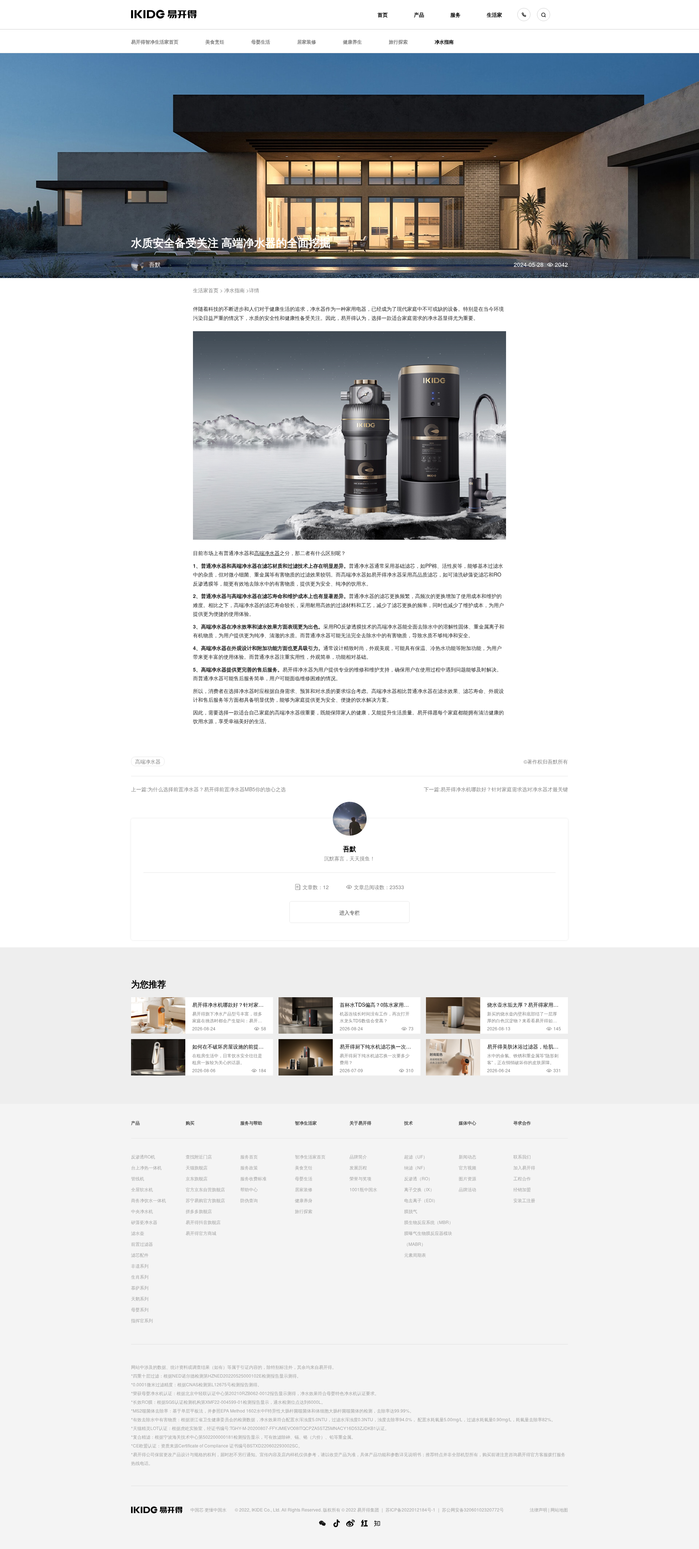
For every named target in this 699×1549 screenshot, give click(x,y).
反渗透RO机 (143, 1156)
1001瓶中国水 (363, 1189)
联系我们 (522, 1156)
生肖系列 (140, 1276)
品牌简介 (358, 1156)
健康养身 (303, 1200)
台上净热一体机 (146, 1167)
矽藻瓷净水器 (144, 1222)
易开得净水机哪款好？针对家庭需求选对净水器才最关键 (504, 789)
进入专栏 (349, 912)
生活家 (494, 14)
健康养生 (352, 41)
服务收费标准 (253, 1178)
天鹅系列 (140, 1298)
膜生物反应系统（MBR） (428, 1222)
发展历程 (358, 1167)
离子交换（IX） (419, 1189)
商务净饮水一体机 (148, 1200)
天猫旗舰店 (197, 1167)
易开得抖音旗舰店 (203, 1222)
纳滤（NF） (415, 1167)
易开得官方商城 (201, 1233)
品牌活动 (467, 1189)
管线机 (137, 1178)
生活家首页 (205, 290)
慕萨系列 (140, 1287)
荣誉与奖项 (360, 1178)
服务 (455, 14)
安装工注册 (524, 1200)
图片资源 (467, 1178)
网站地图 (559, 1509)
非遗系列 (140, 1266)
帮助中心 (249, 1189)
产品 (419, 14)
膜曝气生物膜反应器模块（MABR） (428, 1238)
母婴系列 (140, 1309)
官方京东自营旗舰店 (205, 1189)
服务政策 (249, 1167)
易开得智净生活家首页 (154, 41)
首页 (383, 14)
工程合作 (522, 1178)
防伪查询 (249, 1200)
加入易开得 (524, 1167)
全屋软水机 (142, 1189)
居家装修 (306, 41)
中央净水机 (142, 1211)
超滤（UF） (415, 1156)
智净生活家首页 (310, 1156)
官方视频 (467, 1167)
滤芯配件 (140, 1255)
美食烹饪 (214, 41)
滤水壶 (137, 1233)
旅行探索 (398, 41)
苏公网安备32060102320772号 (473, 1509)
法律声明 (538, 1509)
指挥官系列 (142, 1320)
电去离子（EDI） (421, 1200)
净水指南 (444, 41)
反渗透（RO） (418, 1178)
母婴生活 (260, 41)
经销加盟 (522, 1189)
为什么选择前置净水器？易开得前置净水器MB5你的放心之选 (217, 789)
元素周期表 (415, 1255)
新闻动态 (467, 1156)
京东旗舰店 (197, 1178)
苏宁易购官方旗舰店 (205, 1200)
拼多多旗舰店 (199, 1211)
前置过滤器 (142, 1244)
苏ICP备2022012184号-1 (410, 1509)
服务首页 (249, 1156)
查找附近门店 (199, 1156)
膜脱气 (410, 1211)
